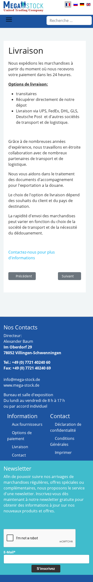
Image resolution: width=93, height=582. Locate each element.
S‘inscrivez (46, 568)
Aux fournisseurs (27, 424)
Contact (19, 455)
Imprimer (63, 452)
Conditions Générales (62, 441)
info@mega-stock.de (22, 379)
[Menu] (9, 19)
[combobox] (69, 20)
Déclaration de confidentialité (65, 427)
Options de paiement (19, 435)
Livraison (20, 446)
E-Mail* (10, 552)
